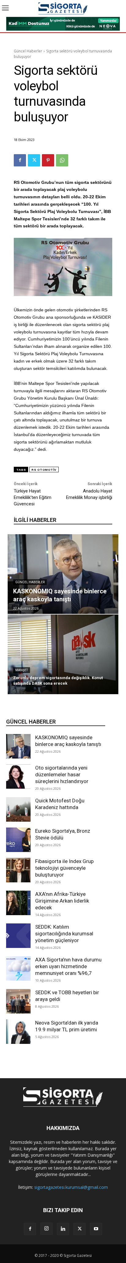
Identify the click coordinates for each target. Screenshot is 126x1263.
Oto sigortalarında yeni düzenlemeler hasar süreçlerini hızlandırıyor (61, 774)
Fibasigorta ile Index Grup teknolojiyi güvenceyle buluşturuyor (64, 868)
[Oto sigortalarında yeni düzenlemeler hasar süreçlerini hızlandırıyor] (18, 776)
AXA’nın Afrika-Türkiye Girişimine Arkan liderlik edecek (62, 901)
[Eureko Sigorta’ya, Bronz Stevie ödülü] (18, 839)
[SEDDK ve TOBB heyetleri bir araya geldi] (18, 1001)
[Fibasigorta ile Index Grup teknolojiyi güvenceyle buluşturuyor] (18, 870)
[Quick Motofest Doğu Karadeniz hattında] (18, 809)
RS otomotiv (44, 469)
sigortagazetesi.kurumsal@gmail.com (71, 1187)
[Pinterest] (48, 160)
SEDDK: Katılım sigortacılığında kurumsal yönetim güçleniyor (64, 933)
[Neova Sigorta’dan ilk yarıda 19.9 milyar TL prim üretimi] (18, 1031)
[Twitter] (34, 160)
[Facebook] (20, 160)
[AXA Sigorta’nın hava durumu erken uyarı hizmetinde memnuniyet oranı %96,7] (18, 968)
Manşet (21, 670)
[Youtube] (96, 1229)
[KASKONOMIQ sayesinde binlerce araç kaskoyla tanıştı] (18, 746)
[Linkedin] (63, 1229)
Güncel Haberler (28, 51)
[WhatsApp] (62, 160)
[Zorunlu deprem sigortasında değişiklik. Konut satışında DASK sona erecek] (63, 654)
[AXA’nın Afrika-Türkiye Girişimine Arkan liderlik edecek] (18, 903)
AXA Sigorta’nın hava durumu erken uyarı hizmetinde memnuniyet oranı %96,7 (68, 966)
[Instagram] (46, 1229)
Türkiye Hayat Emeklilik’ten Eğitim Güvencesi (32, 497)
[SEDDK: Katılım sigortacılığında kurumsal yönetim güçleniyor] (18, 935)
